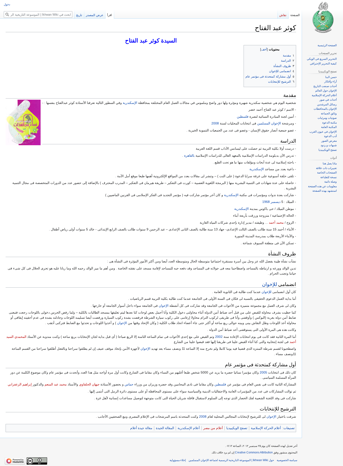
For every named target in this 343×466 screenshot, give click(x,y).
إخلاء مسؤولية (178, 460)
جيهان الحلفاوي (89, 384)
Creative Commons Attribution (254, 452)
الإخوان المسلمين (269, 123)
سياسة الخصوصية (287, 460)
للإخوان (269, 284)
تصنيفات (289, 428)
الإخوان (163, 305)
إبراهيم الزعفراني (20, 384)
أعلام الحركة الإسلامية (266, 428)
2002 (219, 337)
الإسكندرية (130, 103)
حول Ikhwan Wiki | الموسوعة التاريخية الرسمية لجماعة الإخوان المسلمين (231, 460)
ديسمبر (275, 202)
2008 (215, 123)
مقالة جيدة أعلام (141, 428)
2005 (263, 372)
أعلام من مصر (213, 428)
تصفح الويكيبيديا (236, 428)
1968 (266, 202)
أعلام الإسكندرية (189, 428)
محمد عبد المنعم (56, 384)
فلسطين (242, 116)
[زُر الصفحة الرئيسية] (322, 18)
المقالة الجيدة (165, 428)
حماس (129, 384)
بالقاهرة (189, 155)
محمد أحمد (276, 222)
